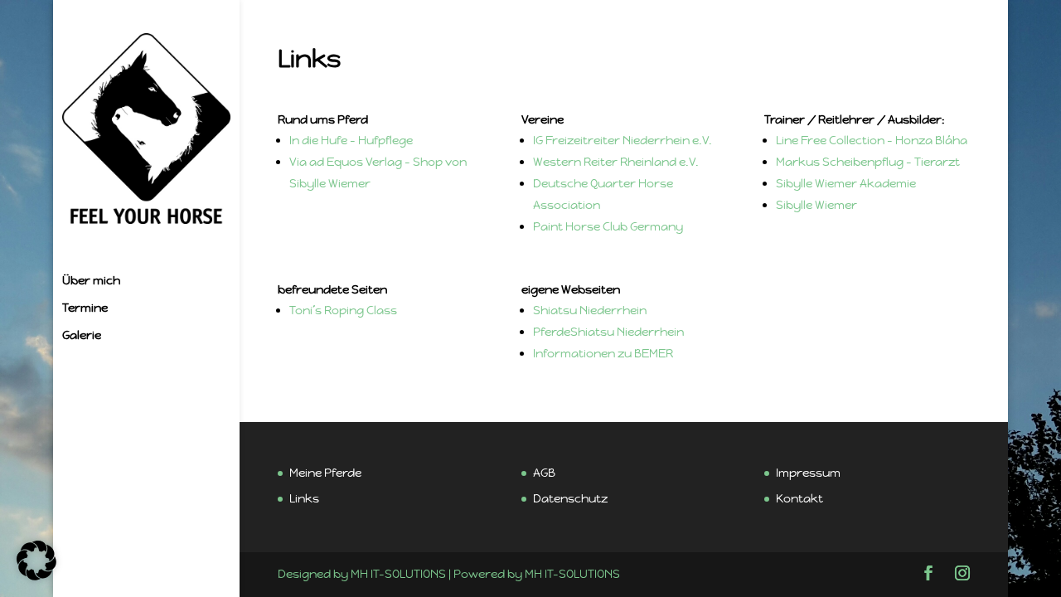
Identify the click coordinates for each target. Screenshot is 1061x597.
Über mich (91, 281)
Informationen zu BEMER (603, 353)
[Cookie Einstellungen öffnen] (36, 576)
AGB (544, 472)
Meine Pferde (325, 472)
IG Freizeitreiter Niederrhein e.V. (622, 140)
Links (304, 498)
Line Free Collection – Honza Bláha (871, 140)
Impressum (808, 472)
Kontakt (799, 498)
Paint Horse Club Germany (608, 226)
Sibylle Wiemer (816, 204)
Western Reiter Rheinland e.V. (616, 161)
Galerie (81, 335)
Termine (85, 308)
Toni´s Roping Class (343, 310)
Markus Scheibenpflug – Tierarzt (869, 161)
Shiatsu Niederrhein (590, 310)
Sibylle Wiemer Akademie (846, 183)
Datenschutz (570, 498)
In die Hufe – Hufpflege (351, 140)
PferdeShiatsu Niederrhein (608, 331)
